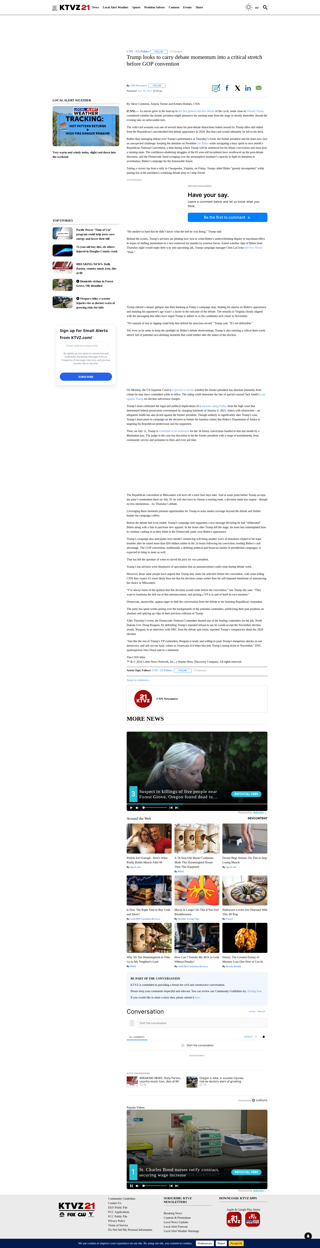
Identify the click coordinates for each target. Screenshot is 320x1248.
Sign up (261, 1011)
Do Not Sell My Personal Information (130, 1229)
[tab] (137, 1037)
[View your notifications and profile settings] (263, 1036)
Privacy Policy (116, 1220)
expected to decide (183, 389)
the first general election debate (196, 111)
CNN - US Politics (162, 670)
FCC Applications (118, 1212)
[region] (197, 1056)
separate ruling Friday (214, 406)
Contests (174, 7)
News (95, 7)
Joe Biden (203, 143)
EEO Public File (117, 1207)
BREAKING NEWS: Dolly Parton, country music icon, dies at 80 (96, 269)
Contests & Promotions (177, 1217)
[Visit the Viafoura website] (259, 1100)
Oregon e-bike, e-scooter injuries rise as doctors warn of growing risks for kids (95, 303)
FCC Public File (117, 1216)
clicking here (254, 991)
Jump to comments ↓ (139, 680)
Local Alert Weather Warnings (181, 1231)
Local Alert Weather (115, 7)
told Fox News (253, 247)
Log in (252, 1011)
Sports (136, 7)
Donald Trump (255, 111)
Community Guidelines (121, 1198)
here (197, 997)
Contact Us (114, 1203)
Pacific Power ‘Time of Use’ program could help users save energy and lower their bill (95, 234)
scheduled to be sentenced (174, 431)
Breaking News (173, 1213)
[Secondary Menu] (57, 7)
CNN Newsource (138, 85)
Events (187, 7)
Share (199, 7)
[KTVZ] (74, 7)
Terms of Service (118, 1225)
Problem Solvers (154, 7)
